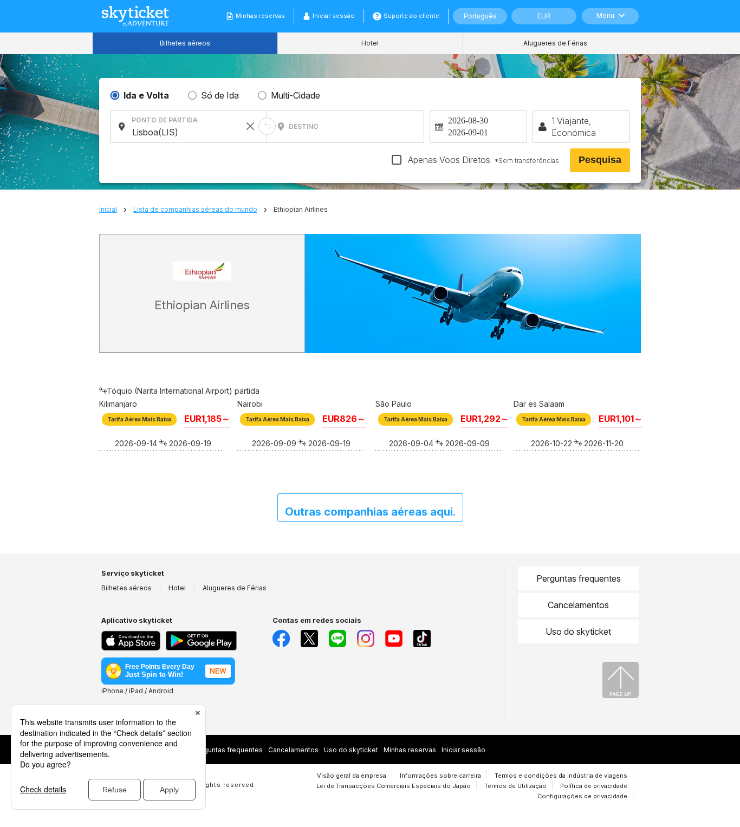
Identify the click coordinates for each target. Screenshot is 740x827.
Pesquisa (600, 159)
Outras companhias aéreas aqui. (370, 511)
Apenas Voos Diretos (482, 159)
